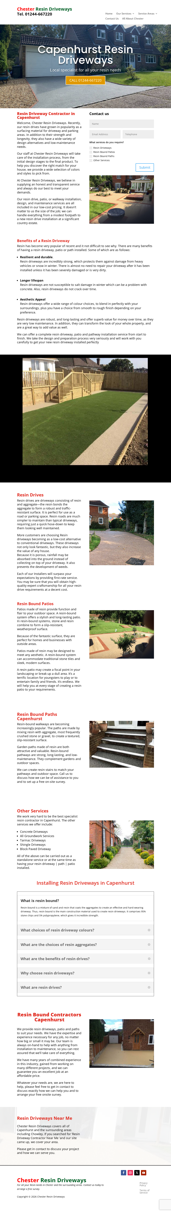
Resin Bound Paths (103, 156)
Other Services (101, 160)
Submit (144, 167)
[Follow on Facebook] (123, 1172)
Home (109, 13)
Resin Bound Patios (104, 151)
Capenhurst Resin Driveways (85, 54)
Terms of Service (144, 1191)
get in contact (36, 1149)
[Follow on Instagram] (130, 1172)
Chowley (37, 1134)
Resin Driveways (102, 147)
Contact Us (112, 18)
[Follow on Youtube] (143, 1172)
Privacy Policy (143, 1184)
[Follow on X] (137, 1172)
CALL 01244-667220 (85, 80)
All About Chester (132, 18)
